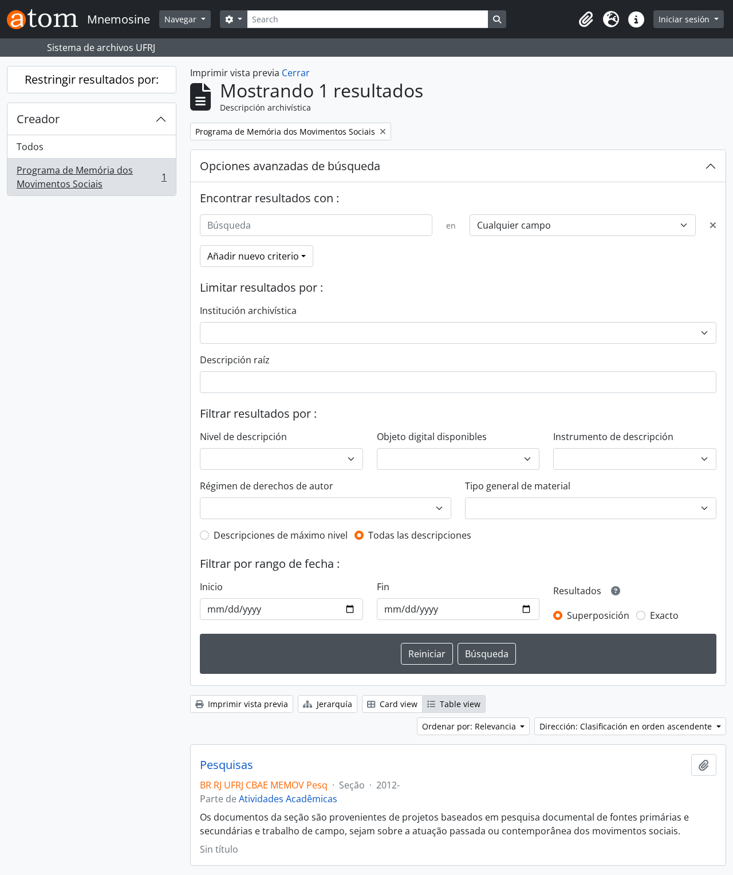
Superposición (598, 615)
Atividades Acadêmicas (288, 798)
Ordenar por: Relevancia (470, 726)
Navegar (181, 19)
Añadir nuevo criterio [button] (253, 256)
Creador (38, 119)
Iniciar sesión (685, 19)
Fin (383, 586)
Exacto (664, 615)
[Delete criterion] (713, 225)
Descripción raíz (235, 360)
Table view (459, 704)
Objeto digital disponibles (432, 436)
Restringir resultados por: (92, 79)
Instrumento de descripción (613, 436)
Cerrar (296, 72)
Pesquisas (226, 765)
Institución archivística (248, 310)
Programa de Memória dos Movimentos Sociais (91, 177)
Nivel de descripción (243, 436)
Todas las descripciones (419, 535)
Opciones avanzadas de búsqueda (290, 166)
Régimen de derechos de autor (266, 486)
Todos (30, 146)
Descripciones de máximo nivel (281, 535)
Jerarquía (333, 704)
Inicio (211, 586)
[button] (585, 19)
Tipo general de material (517, 486)
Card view (397, 704)
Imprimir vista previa (247, 704)
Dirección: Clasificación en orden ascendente (626, 726)
